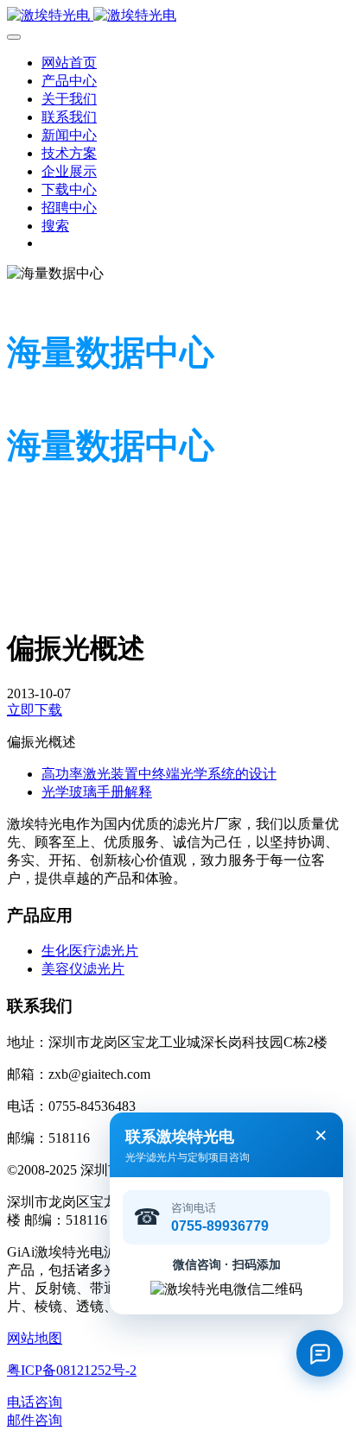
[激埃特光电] (178, 16)
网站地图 (34, 1338)
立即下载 (34, 710)
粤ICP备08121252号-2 (72, 1370)
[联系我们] (319, 1353)
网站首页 (69, 62)
